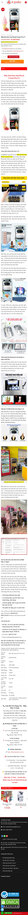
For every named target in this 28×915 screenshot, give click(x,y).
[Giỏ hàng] (26, 2)
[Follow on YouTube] (7, 836)
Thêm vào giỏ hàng (13, 56)
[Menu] (2, 2)
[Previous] (1, 801)
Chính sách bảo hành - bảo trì (9, 863)
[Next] (27, 801)
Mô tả (3, 68)
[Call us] (4, 836)
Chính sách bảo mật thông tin (9, 865)
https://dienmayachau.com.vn (16, 51)
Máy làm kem (10, 35)
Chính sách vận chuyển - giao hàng (10, 868)
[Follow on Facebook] (2, 836)
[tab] (14, 68)
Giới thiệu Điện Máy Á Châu (9, 857)
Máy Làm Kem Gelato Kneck (7, 805)
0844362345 (7, 48)
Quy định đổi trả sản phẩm (9, 860)
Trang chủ (3, 35)
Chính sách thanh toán (7, 871)
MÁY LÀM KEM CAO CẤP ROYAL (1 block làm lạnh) (20, 805)
